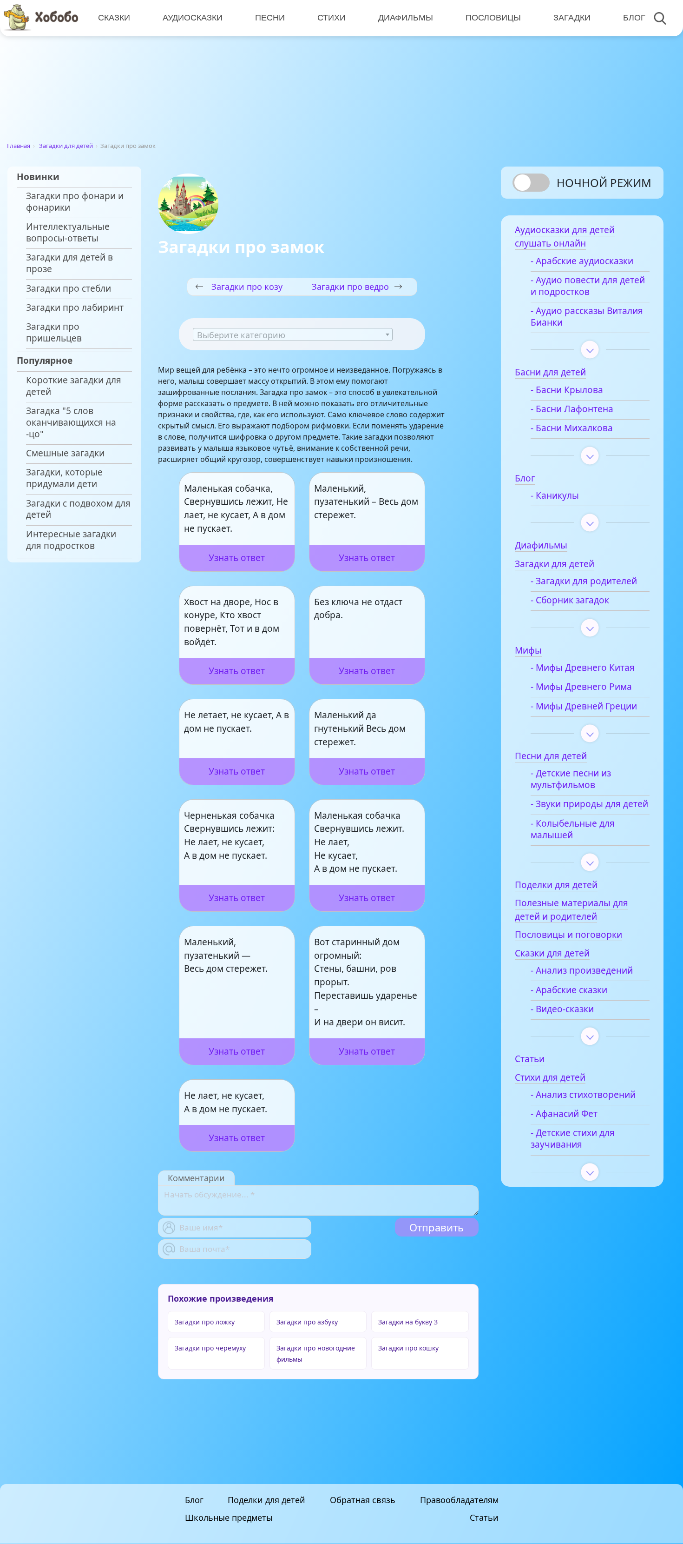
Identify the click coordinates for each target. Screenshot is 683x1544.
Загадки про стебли (68, 288)
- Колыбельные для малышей (573, 829)
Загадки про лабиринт (75, 308)
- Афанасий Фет (564, 1114)
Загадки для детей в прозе (69, 263)
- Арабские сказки (569, 990)
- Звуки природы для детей (589, 804)
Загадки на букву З (408, 1321)
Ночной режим (604, 182)
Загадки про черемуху (210, 1347)
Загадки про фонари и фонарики (75, 202)
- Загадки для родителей (584, 581)
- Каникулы (555, 495)
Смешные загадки (65, 453)
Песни (270, 17)
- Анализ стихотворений (583, 1095)
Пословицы (493, 17)
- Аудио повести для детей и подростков (588, 286)
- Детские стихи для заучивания (573, 1138)
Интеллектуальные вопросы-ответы (68, 232)
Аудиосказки (193, 17)
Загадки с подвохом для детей (78, 509)
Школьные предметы (229, 1518)
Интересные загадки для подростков (71, 540)
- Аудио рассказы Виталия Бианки (587, 316)
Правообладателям (459, 1499)
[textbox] (292, 334)
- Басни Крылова (567, 390)
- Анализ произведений (582, 970)
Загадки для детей (66, 145)
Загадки (572, 17)
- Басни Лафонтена (572, 409)
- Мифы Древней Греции (584, 706)
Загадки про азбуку (307, 1321)
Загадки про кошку (408, 1347)
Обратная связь (362, 1499)
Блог (634, 17)
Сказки (114, 17)
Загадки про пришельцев (54, 332)
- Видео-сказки (562, 1009)
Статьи (484, 1518)
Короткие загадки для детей (73, 386)
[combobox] (293, 334)
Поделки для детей (266, 1499)
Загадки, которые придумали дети (64, 478)
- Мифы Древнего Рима (581, 687)
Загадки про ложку (205, 1321)
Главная (18, 145)
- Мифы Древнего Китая (583, 668)
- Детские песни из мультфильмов (571, 779)
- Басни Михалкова (572, 428)
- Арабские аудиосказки (582, 261)
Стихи (331, 17)
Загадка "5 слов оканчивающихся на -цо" (71, 422)
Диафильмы (405, 17)
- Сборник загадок (570, 600)
